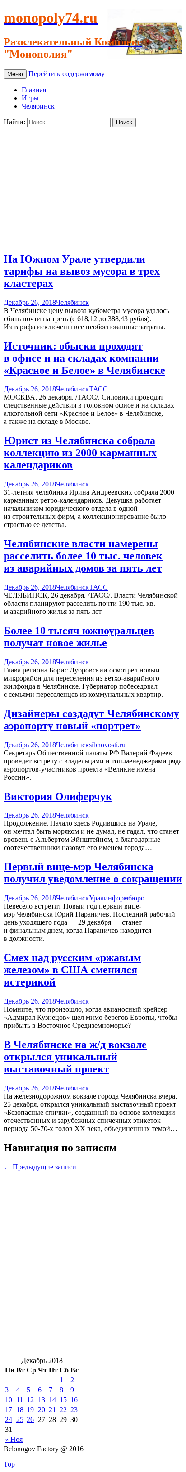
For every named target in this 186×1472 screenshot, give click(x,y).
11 (19, 1400)
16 (74, 1400)
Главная (34, 90)
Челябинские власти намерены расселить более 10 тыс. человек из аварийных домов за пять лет (83, 556)
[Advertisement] (93, 185)
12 (30, 1400)
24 (8, 1419)
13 (41, 1400)
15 (63, 1400)
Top (9, 1464)
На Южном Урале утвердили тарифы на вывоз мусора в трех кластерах (82, 271)
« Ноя (14, 1439)
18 (19, 1409)
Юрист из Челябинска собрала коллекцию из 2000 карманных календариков (80, 453)
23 (74, 1409)
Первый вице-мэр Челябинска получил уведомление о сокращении (93, 873)
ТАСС (98, 389)
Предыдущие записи (40, 1167)
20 (41, 1409)
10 (8, 1400)
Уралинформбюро (116, 898)
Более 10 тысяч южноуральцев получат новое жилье (79, 637)
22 (63, 1409)
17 (8, 1409)
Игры (30, 98)
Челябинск (38, 106)
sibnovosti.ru (107, 745)
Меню (15, 74)
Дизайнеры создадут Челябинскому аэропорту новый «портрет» (91, 719)
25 (19, 1419)
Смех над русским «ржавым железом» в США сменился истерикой (72, 970)
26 (30, 1419)
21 (52, 1409)
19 (30, 1409)
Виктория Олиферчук (58, 796)
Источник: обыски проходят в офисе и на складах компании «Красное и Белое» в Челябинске (84, 358)
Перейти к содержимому (66, 73)
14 (52, 1400)
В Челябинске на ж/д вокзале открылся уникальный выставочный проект (75, 1057)
